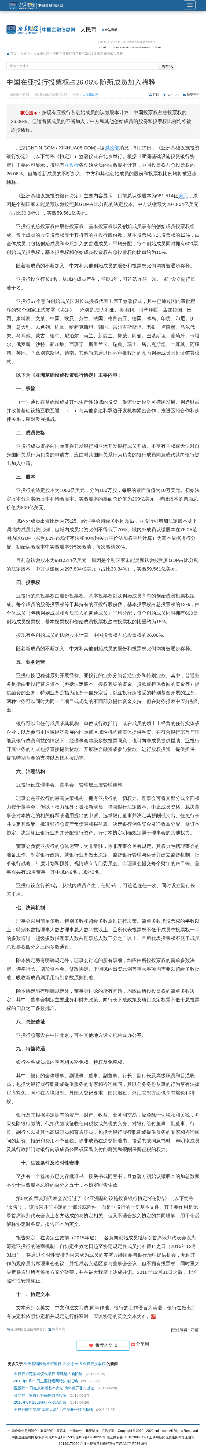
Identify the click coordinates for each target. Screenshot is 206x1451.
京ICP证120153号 (62, 1437)
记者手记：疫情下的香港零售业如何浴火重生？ (130, 44)
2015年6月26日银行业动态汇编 (40, 1402)
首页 (13, 53)
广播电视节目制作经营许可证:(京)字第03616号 (113, 1444)
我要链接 (92, 1431)
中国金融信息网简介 (22, 1431)
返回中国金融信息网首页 (28, 1329)
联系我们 (47, 1431)
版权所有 (41, 1437)
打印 (156, 95)
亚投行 (71, 165)
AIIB (78, 1364)
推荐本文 (105, 1345)
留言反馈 (58, 1329)
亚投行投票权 (94, 1364)
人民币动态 (41, 53)
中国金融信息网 (23, 1437)
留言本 (61, 1431)
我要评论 (193, 95)
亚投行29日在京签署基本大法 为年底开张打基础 (54, 1388)
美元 (183, 195)
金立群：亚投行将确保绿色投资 (40, 1395)
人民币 (88, 30)
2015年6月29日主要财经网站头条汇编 (46, 1381)
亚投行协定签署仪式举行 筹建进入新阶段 (48, 1374)
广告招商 (108, 1431)
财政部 (112, 148)
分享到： (144, 1344)
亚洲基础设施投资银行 (42, 1364)
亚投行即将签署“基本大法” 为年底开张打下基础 (53, 1409)
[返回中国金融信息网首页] (153, 1316)
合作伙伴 (75, 1431)
